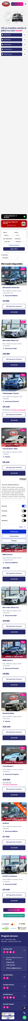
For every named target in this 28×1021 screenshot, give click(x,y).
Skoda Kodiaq (8, 713)
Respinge (14, 540)
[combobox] (8, 235)
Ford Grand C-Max (10, 449)
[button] (14, 950)
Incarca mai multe (14, 910)
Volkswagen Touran (11, 393)
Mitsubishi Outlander (11, 287)
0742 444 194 (10, 965)
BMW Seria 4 (8, 660)
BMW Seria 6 (7, 554)
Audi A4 (6, 823)
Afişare (21, 527)
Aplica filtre (14, 249)
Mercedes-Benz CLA (11, 607)
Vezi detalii (14, 312)
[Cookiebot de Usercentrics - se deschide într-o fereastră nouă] (19, 479)
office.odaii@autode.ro (13, 968)
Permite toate (14, 531)
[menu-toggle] (25, 4)
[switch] (24, 511)
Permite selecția (14, 536)
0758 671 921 (10, 962)
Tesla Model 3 (8, 766)
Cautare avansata (14, 245)
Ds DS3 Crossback (10, 876)
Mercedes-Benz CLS (11, 340)
